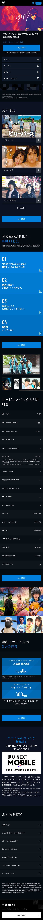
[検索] (33, 3)
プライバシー (16, 908)
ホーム (3, 908)
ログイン (38, 3)
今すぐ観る (21, 47)
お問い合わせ (24, 908)
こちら (36, 52)
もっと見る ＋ (21, 208)
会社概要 (9, 908)
